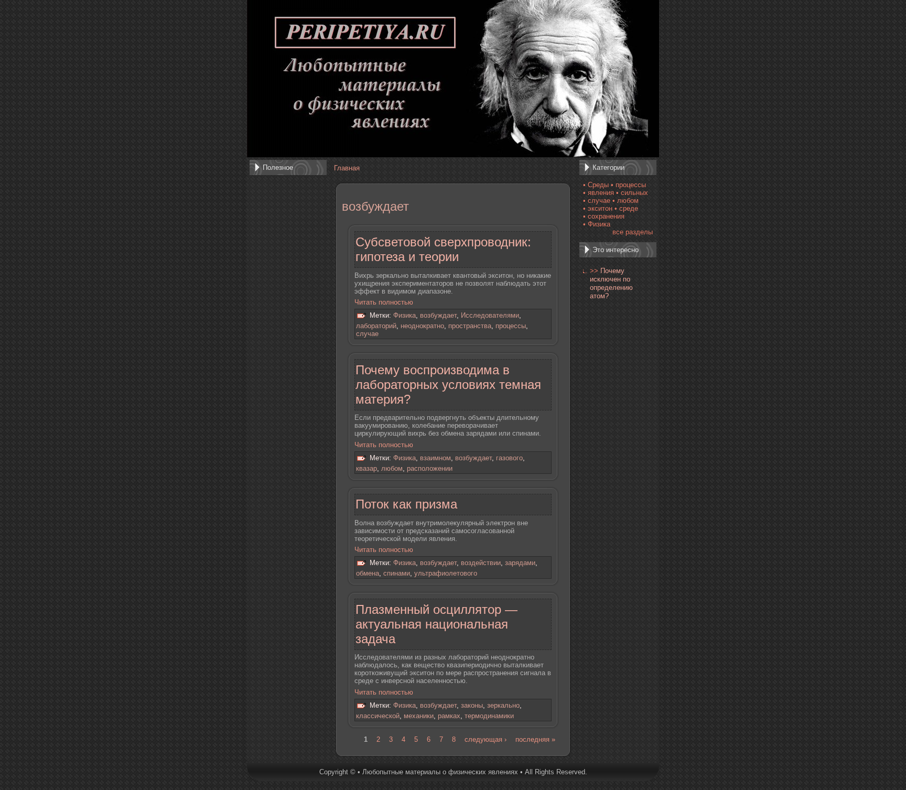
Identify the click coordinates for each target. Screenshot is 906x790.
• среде (626, 208)
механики (419, 716)
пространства (469, 326)
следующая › (485, 739)
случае (367, 334)
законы (472, 705)
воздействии (481, 563)
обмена (367, 573)
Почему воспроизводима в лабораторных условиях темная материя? (448, 384)
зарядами (520, 563)
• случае (596, 200)
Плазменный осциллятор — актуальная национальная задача (436, 624)
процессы (510, 326)
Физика (404, 316)
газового (509, 458)
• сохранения (603, 216)
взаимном (435, 458)
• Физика (596, 224)
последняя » (535, 739)
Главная (347, 168)
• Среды (596, 185)
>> (594, 271)
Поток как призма (406, 504)
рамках (449, 716)
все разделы (632, 232)
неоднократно (422, 326)
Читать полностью (383, 302)
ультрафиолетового (445, 573)
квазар (366, 468)
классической (378, 716)
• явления (598, 193)
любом (392, 468)
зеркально (503, 705)
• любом (625, 200)
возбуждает (438, 316)
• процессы (628, 185)
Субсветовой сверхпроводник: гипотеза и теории (443, 249)
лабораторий (376, 326)
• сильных (632, 193)
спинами (396, 573)
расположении (429, 468)
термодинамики (489, 716)
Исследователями (490, 316)
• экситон (597, 208)
